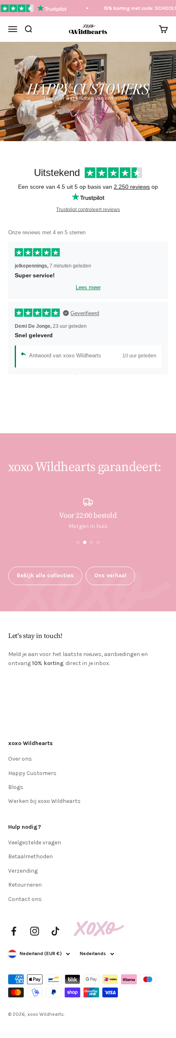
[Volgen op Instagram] (34, 931)
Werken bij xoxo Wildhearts (44, 801)
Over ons (20, 758)
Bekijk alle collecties (45, 575)
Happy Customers (32, 773)
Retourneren (25, 884)
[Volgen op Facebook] (13, 931)
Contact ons (25, 899)
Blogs (15, 787)
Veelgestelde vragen (34, 842)
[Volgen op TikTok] (55, 931)
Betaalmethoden (30, 856)
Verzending (23, 870)
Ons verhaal (110, 575)
